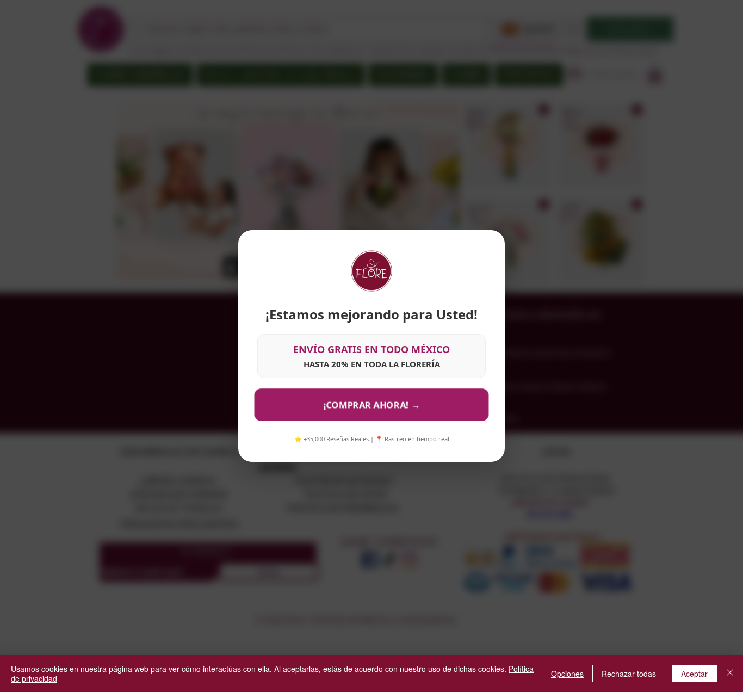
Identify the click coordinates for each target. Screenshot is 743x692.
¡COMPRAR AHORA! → (371, 405)
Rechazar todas (629, 673)
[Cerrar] (729, 673)
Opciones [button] (567, 673)
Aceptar (694, 673)
